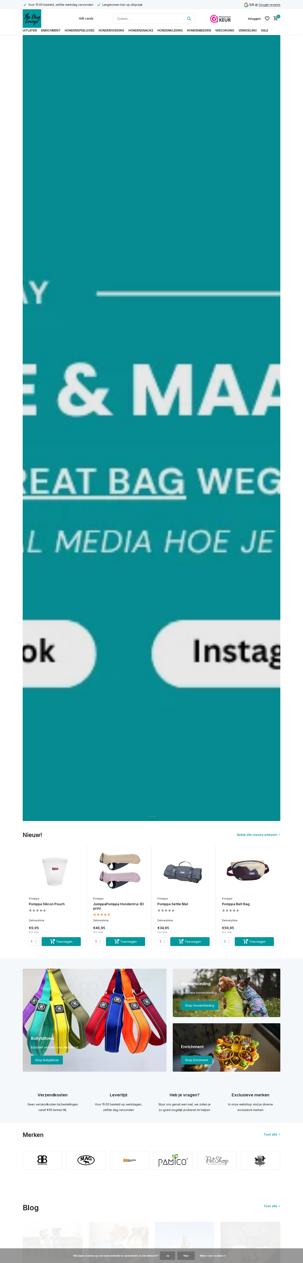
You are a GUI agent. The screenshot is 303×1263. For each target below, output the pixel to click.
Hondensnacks (140, 30)
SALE (264, 30)
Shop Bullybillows (47, 1060)
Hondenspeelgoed (79, 30)
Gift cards (86, 18)
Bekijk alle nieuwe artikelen (257, 834)
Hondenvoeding (111, 30)
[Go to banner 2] (227, 993)
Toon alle (270, 1134)
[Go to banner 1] (95, 1020)
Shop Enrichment (196, 1060)
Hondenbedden (199, 30)
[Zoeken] (189, 18)
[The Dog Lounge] (43, 18)
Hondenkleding (170, 30)
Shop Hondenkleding (199, 1005)
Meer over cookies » (213, 1255)
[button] (148, 816)
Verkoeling (247, 30)
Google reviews (269, 4)
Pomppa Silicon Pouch (47, 904)
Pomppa (34, 898)
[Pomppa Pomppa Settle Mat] (183, 871)
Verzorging (224, 30)
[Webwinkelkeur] (220, 18)
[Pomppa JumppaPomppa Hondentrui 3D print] (119, 871)
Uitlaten (30, 30)
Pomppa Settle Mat (172, 904)
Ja (167, 1255)
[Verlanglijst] (267, 18)
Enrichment (51, 30)
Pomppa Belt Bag (236, 904)
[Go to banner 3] (227, 1047)
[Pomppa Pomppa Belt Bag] (248, 871)
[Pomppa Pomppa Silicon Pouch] (55, 871)
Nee (186, 1255)
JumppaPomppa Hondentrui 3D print (118, 906)
